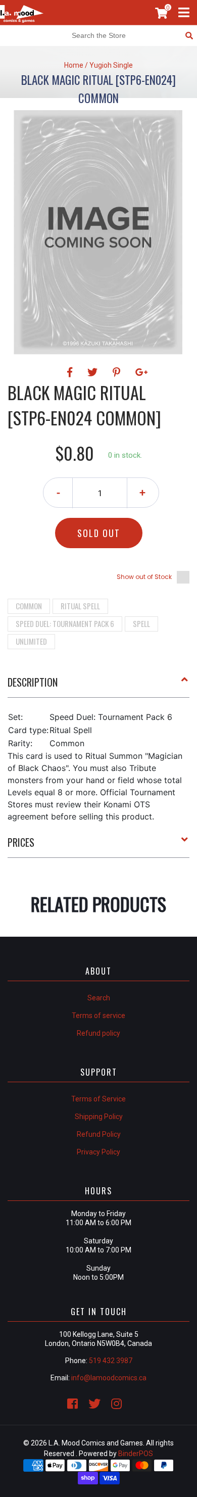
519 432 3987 (110, 1361)
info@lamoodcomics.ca (108, 1378)
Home (73, 65)
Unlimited (31, 641)
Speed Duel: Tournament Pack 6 (65, 623)
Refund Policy (99, 1134)
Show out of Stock (144, 576)
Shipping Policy (99, 1117)
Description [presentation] (33, 682)
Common (29, 605)
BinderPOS (135, 1454)
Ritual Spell (80, 605)
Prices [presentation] (21, 842)
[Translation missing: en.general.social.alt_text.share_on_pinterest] (118, 372)
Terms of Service (98, 1099)
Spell (141, 623)
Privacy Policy (98, 1152)
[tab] (98, 686)
